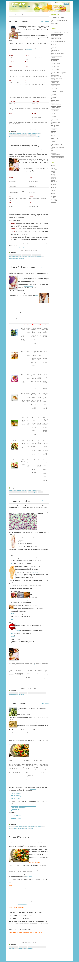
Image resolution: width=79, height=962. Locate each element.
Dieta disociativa (54, 88)
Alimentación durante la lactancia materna (58, 41)
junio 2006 (53, 190)
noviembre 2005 (54, 200)
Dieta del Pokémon (54, 23)
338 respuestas (46, 703)
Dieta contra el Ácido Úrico (56, 63)
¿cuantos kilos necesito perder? (57, 34)
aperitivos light (29, 49)
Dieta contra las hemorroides (56, 67)
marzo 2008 (53, 175)
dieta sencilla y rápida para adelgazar (31, 44)
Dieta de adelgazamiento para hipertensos (58, 73)
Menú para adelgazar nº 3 (16, 796)
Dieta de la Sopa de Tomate (56, 76)
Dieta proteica (53, 113)
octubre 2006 (53, 184)
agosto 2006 (53, 187)
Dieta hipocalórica (23, 135)
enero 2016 (53, 172)
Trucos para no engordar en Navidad (57, 157)
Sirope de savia (54, 151)
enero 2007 (53, 180)
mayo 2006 (53, 191)
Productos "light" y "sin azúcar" (56, 144)
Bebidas (52, 48)
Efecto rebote (53, 126)
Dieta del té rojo (54, 85)
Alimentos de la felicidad (16, 818)
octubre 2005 (53, 202)
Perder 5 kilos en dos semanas (56, 139)
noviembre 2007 (54, 178)
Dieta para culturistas (55, 100)
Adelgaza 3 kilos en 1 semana (15, 133)
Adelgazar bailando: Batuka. (56, 37)
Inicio (12, 10)
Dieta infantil (53, 97)
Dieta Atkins (53, 57)
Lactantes (53, 31)
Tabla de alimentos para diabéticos (57, 156)
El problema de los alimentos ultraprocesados (59, 20)
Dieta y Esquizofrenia (55, 123)
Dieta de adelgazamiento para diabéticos (58, 72)
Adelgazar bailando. (15, 809)
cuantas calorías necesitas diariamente (26, 279)
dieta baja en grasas (36, 133)
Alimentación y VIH (54, 44)
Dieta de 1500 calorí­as (13, 256)
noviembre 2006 (54, 183)
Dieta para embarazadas (55, 107)
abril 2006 (53, 193)
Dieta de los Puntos (54, 82)
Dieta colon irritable (54, 62)
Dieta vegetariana (54, 120)
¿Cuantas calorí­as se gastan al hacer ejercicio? (59, 32)
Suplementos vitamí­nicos (55, 154)
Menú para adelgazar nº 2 (16, 795)
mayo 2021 (53, 165)
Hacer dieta (18, 4)
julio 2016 (53, 171)
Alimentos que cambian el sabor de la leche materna (60, 45)
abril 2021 (53, 166)
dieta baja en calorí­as (26, 133)
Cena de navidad (54, 51)
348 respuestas (46, 500)
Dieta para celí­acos (54, 98)
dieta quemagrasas (31, 135)
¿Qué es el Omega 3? (55, 18)
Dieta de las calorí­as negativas (56, 78)
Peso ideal (53, 141)
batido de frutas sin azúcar (13, 115)
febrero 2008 (53, 177)
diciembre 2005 (54, 199)
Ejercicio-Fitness (54, 128)
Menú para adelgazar (18, 21)
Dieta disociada (54, 21)
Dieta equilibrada (54, 94)
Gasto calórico (53, 131)
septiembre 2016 (54, 169)
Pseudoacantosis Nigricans (56, 145)
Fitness (12, 810)
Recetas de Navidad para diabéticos (57, 147)
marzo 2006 (53, 194)
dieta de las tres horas (55, 81)
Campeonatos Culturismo (55, 50)
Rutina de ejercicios (54, 148)
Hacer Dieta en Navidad (55, 134)
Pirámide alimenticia (54, 142)
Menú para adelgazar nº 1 (16, 793)
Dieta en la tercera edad (55, 92)
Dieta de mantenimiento (55, 84)
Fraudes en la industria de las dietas (57, 17)
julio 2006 (53, 188)
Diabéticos (53, 54)
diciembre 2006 (54, 181)
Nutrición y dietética (54, 138)
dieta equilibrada (33, 789)
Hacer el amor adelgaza (16, 815)
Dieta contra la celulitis (19, 501)
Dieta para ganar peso (55, 109)
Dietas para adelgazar (29, 136)
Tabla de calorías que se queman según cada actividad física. (23, 806)
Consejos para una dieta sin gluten (57, 53)
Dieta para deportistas (55, 101)
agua (30, 554)
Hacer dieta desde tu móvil (16, 816)
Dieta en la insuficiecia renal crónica (57, 91)
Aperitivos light (53, 47)
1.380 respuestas (45, 21)
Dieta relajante (53, 116)
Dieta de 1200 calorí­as (13, 135)
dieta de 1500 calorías (28, 286)
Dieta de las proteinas (55, 79)
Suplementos (53, 153)
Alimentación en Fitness (55, 42)
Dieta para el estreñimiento (56, 104)
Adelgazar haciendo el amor (56, 38)
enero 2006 (53, 197)
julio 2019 (53, 168)
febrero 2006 (53, 196)
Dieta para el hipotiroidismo (56, 106)
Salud (52, 150)
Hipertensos (53, 135)
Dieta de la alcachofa (18, 703)
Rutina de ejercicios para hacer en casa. (19, 807)
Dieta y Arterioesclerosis (55, 122)
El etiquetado (53, 129)
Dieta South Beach (54, 119)
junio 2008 (53, 174)
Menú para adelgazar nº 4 (16, 798)
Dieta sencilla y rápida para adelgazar (16, 136)
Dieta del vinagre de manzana (56, 56)
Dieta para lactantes (54, 110)
